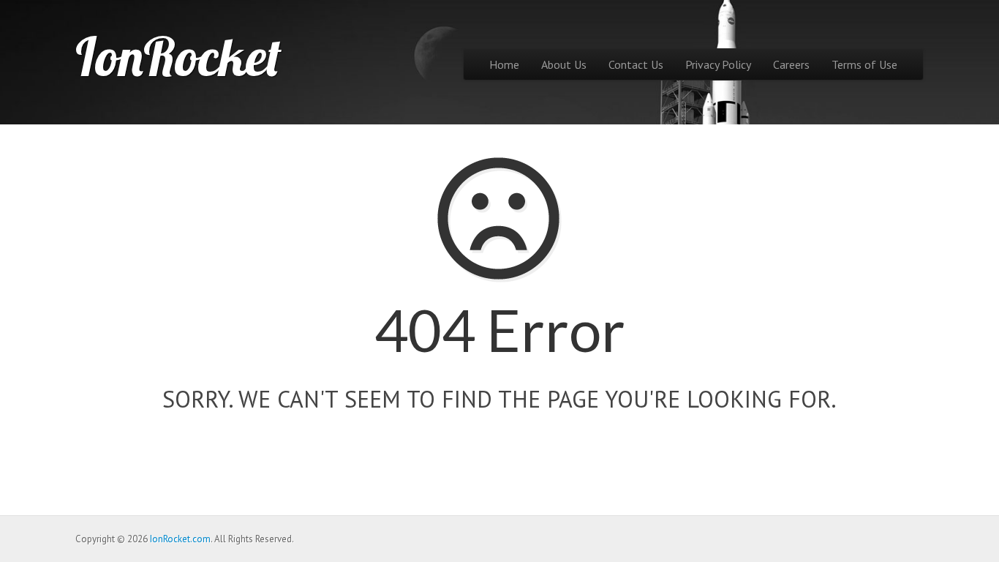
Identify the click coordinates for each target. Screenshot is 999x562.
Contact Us (635, 64)
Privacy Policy (718, 64)
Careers (791, 64)
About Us (564, 64)
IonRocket (178, 56)
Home (504, 64)
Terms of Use (864, 64)
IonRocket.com (180, 539)
